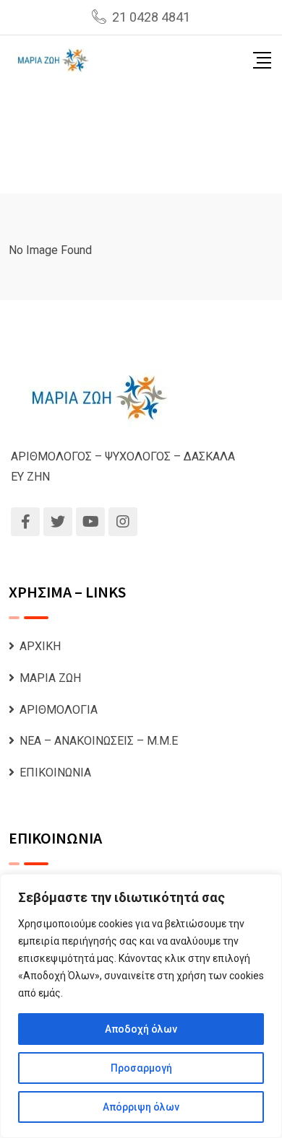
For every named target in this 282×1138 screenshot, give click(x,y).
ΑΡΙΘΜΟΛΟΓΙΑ (59, 710)
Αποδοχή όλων (141, 1029)
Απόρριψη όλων (141, 1107)
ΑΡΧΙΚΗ (40, 646)
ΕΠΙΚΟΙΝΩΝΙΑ (55, 772)
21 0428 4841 (151, 17)
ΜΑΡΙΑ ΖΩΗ (50, 678)
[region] (141, 1006)
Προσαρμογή (141, 1068)
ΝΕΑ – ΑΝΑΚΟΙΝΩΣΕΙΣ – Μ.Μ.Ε (99, 741)
